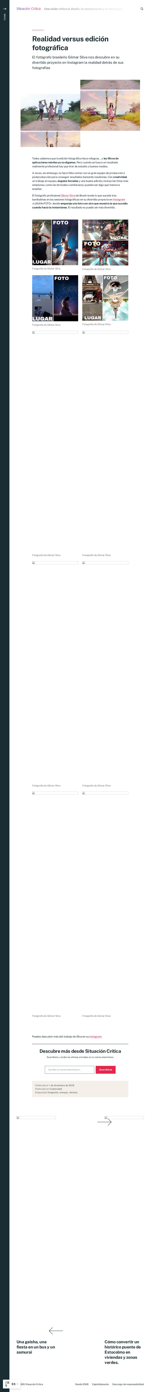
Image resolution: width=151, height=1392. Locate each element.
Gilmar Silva (68, 195)
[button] (4, 696)
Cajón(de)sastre (100, 1384)
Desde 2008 (81, 1384)
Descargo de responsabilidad (128, 1384)
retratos (73, 1092)
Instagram (119, 199)
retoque (63, 1092)
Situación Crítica (29, 8)
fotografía (52, 1092)
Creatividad (56, 1089)
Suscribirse (105, 1069)
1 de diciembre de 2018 (61, 1085)
